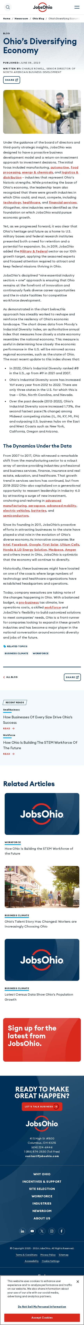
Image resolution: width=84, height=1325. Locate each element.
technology (12, 202)
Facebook (20, 544)
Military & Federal (34, 251)
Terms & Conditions (26, 1254)
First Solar (51, 544)
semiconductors (16, 516)
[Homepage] (43, 7)
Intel (6, 544)
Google (35, 544)
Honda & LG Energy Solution (25, 550)
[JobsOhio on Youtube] (32, 1231)
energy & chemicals (37, 172)
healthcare (31, 202)
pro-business (29, 602)
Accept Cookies (42, 1317)
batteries (38, 510)
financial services (63, 202)
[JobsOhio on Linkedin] (22, 1231)
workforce (53, 607)
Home (6, 18)
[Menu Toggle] (77, 7)
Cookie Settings (50, 1261)
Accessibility (32, 1261)
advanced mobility (61, 506)
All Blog (12, 677)
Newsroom (21, 18)
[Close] (77, 1281)
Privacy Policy (48, 1254)
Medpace (56, 550)
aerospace (36, 506)
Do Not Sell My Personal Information (42, 1306)
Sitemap (63, 1254)
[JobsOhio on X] (42, 1231)
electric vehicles (16, 510)
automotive (60, 167)
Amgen (70, 550)
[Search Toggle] (8, 7)
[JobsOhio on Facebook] (61, 1231)
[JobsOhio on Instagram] (51, 1231)
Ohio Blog (38, 18)
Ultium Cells (69, 544)
